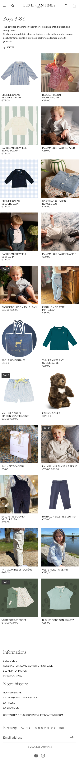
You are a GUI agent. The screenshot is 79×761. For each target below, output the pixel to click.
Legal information (15, 670)
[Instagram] (43, 755)
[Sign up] (72, 737)
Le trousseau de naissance (20, 697)
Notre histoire (12, 692)
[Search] (12, 6)
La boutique (11, 707)
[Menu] (4, 5)
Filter (10, 47)
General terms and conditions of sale (28, 665)
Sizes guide (10, 660)
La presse (9, 702)
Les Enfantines (44, 746)
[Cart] (74, 6)
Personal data (12, 676)
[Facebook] (36, 755)
